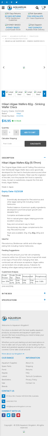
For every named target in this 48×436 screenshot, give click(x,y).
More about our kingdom (12, 354)
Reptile (5, 373)
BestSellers (6, 380)
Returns (29, 370)
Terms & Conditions (33, 376)
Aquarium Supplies (9, 363)
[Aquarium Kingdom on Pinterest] (11, 2)
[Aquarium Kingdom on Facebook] (2, 2)
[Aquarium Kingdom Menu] (3, 8)
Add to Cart (29, 132)
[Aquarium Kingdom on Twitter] (16, 2)
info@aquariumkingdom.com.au (18, 406)
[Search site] (37, 8)
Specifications (9, 300)
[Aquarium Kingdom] (17, 8)
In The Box (7, 293)
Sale (3, 383)
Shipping (29, 366)
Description (8, 157)
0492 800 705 (11, 401)
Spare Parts (6, 366)
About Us (29, 363)
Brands (4, 386)
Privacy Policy (31, 380)
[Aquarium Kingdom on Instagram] (6, 2)
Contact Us (30, 383)
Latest (4, 376)
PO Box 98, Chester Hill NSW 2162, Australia (22, 396)
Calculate (35, 143)
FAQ (27, 373)
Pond (4, 370)
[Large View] (10, 93)
